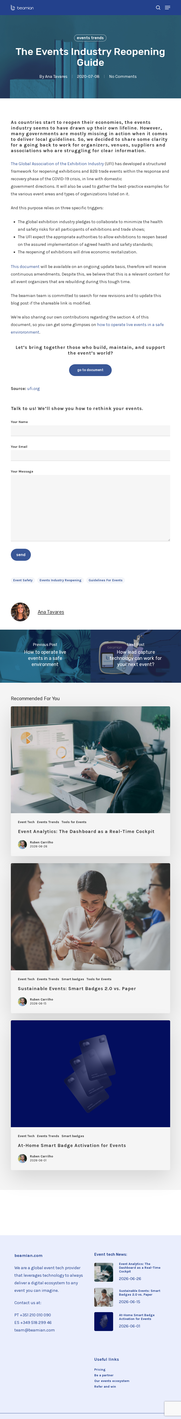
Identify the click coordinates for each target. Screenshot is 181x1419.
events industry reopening (61, 580)
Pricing (100, 1370)
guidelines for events (106, 580)
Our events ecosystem (111, 1381)
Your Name (19, 422)
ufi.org (33, 388)
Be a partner (104, 1375)
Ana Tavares (56, 76)
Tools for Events (74, 822)
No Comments (123, 76)
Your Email (19, 447)
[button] (167, 7)
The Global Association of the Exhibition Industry (57, 163)
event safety (23, 580)
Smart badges (73, 979)
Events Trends (90, 38)
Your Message (22, 471)
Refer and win (105, 1387)
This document (26, 266)
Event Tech (26, 822)
